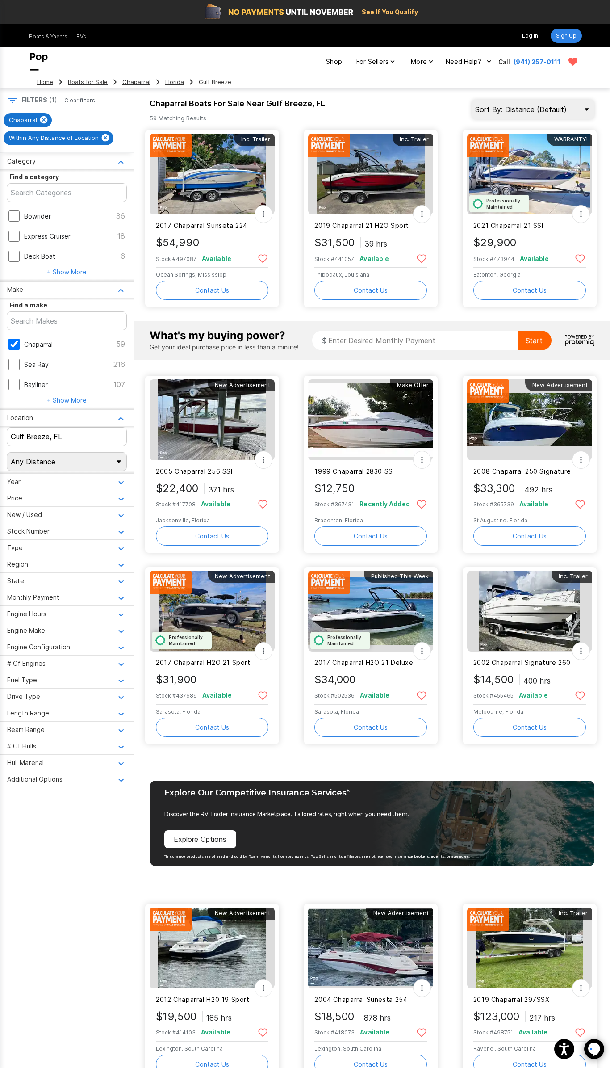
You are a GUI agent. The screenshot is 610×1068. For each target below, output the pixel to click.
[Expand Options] (263, 214)
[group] (28, 120)
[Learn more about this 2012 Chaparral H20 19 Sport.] (212, 948)
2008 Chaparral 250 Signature (522, 471)
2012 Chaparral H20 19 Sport (203, 999)
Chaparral (136, 82)
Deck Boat (39, 256)
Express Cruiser (47, 236)
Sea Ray (36, 364)
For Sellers (372, 61)
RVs (81, 36)
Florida (174, 82)
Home (45, 82)
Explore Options (200, 839)
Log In (530, 35)
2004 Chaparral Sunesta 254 (360, 999)
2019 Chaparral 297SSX (511, 999)
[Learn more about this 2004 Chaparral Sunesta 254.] (370, 948)
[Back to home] (39, 61)
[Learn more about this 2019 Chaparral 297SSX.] (529, 948)
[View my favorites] (572, 61)
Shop (334, 61)
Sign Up (566, 35)
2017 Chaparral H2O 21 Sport (203, 662)
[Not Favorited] (262, 258)
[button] (564, 1049)
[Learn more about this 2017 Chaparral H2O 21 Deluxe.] (370, 611)
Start (534, 340)
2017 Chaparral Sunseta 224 (201, 225)
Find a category (34, 177)
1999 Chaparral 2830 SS (353, 471)
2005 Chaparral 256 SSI (194, 471)
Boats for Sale (88, 82)
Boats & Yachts (48, 36)
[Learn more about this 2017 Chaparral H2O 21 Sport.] (212, 611)
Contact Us (212, 290)
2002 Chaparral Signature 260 (522, 662)
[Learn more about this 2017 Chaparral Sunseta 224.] (212, 174)
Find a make (28, 305)
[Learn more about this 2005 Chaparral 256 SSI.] (212, 419)
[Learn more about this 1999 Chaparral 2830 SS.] (370, 419)
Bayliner (36, 384)
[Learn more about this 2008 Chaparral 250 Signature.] (529, 419)
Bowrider (37, 216)
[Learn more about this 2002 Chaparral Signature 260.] (529, 611)
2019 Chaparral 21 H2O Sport (361, 225)
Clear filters (79, 100)
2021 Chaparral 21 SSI (508, 225)
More (419, 61)
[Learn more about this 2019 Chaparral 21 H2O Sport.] (370, 174)
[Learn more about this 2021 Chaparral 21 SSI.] (529, 174)
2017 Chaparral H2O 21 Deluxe (363, 662)
